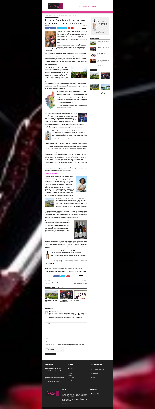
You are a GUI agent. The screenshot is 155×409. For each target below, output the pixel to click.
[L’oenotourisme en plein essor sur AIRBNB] (51, 294)
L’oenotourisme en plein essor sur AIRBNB (53, 368)
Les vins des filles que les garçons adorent (53, 381)
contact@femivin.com (73, 403)
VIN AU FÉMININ (96, 12)
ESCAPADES (70, 371)
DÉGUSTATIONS (71, 368)
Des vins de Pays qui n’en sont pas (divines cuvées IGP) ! (53, 283)
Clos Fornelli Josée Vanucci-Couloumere (75, 268)
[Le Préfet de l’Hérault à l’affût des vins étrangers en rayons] (66, 294)
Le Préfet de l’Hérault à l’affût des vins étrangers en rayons (105, 80)
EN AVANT (47, 298)
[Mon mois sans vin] (80, 294)
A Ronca (50, 268)
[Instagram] (107, 1)
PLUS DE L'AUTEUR (59, 287)
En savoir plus (68, 400)
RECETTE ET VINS (71, 379)
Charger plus (99, 65)
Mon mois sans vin (77, 300)
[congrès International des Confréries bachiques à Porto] (93, 61)
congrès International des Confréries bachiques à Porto (54, 378)
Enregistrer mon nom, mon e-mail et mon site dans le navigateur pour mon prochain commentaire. (65, 344)
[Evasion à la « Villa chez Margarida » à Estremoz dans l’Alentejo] (105, 87)
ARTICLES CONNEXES (50, 287)
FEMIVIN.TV (70, 373)
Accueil (48, 12)
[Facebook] (105, 1)
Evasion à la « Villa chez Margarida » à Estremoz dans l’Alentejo (105, 92)
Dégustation (61, 12)
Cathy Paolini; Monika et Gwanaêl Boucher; (60, 268)
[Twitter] (109, 1)
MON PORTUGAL (79, 12)
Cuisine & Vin (70, 12)
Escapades (87, 12)
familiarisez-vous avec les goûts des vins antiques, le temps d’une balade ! (79, 283)
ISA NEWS (53, 12)
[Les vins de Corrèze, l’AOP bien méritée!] (94, 87)
